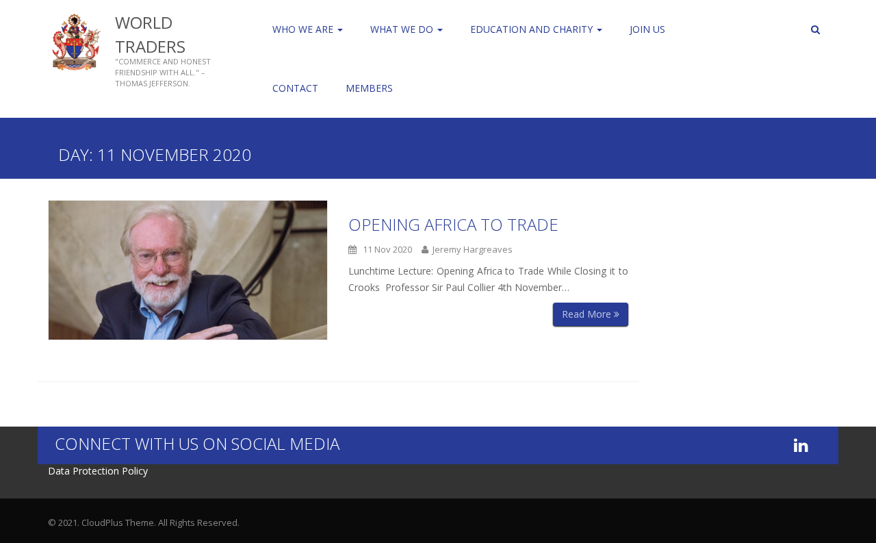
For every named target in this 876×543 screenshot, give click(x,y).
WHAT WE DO (403, 29)
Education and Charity (532, 29)
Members (369, 87)
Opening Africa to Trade (453, 224)
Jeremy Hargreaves (470, 249)
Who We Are (304, 29)
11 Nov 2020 (384, 249)
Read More (588, 313)
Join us (647, 29)
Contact (295, 87)
